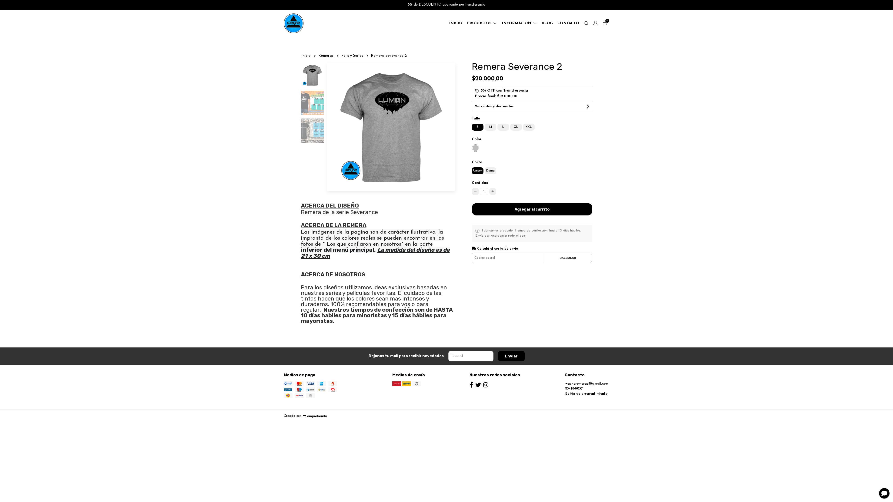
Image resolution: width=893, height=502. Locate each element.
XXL (529, 127)
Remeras (326, 56)
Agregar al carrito (532, 209)
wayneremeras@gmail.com (587, 384)
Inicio (455, 23)
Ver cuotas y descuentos (494, 106)
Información (517, 23)
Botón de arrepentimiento (586, 394)
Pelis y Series (352, 56)
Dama (490, 170)
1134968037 (574, 388)
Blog (547, 23)
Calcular (568, 258)
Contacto (568, 23)
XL (516, 127)
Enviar (511, 356)
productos (480, 23)
